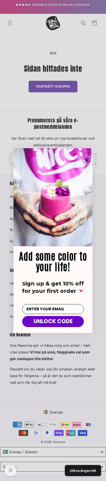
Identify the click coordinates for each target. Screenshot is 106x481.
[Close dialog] (86, 160)
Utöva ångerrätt (83, 470)
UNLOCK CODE (53, 321)
